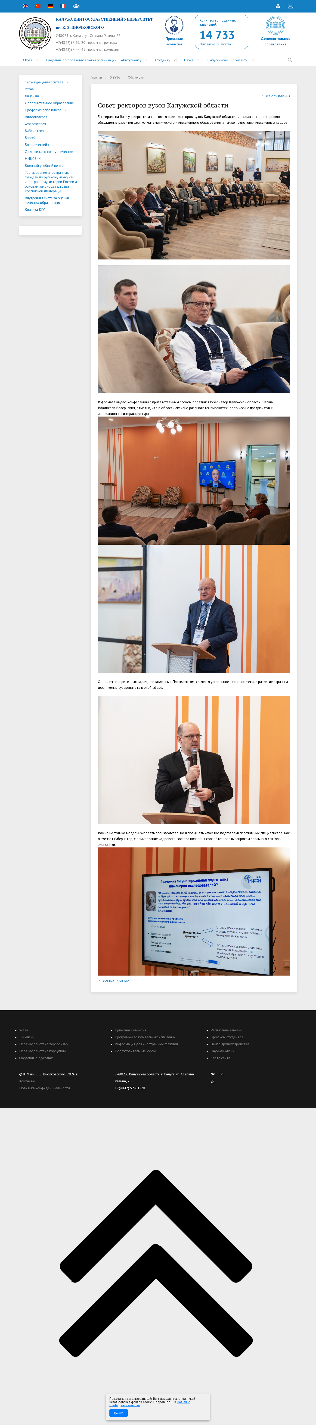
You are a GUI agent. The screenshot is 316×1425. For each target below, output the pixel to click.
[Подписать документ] (213, 1080)
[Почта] (290, 6)
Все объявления (277, 96)
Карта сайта (220, 1057)
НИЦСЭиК (33, 158)
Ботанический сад (39, 144)
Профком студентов (227, 1037)
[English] (25, 6)
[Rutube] (223, 1074)
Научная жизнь (222, 1051)
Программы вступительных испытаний (145, 1037)
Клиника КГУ (35, 209)
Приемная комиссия (130, 1030)
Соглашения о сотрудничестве (49, 151)
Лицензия (32, 96)
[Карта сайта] (278, 6)
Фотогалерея (35, 123)
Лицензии (26, 1037)
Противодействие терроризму (43, 1044)
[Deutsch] (50, 6)
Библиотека (34, 130)
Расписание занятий (226, 1030)
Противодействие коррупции (42, 1051)
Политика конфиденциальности (44, 1088)
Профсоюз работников (43, 109)
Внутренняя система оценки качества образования (47, 200)
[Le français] (63, 6)
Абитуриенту (131, 60)
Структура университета (44, 82)
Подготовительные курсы (135, 1051)
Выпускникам (217, 60)
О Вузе (27, 60)
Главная (96, 77)
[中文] (38, 6)
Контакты (240, 60)
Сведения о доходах (36, 1057)
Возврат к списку (116, 980)
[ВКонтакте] (214, 1074)
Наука (188, 60)
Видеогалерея (36, 116)
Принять (118, 1413)
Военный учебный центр (44, 165)
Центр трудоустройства (230, 1044)
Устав (29, 89)
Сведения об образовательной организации (81, 60)
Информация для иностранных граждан (146, 1044)
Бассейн (31, 137)
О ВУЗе (115, 77)
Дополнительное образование (49, 103)
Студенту (162, 60)
